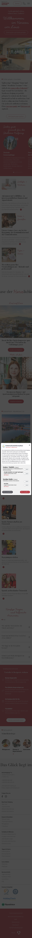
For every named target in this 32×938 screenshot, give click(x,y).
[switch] (26, 469)
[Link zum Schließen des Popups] (29, 445)
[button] (24, 469)
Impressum (8, 447)
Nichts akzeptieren (7, 492)
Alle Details (6, 474)
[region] (16, 477)
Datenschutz (14, 447)
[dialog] (16, 469)
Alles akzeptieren (25, 492)
